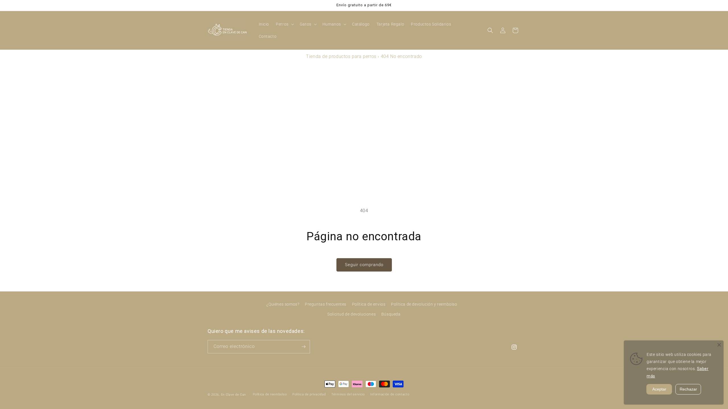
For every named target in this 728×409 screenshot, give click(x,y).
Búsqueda (391, 314)
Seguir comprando (364, 264)
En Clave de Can (233, 395)
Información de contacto (389, 394)
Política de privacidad (309, 394)
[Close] (719, 345)
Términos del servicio (348, 394)
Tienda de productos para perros (341, 56)
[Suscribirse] (303, 346)
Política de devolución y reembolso (424, 304)
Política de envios (369, 304)
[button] (284, 24)
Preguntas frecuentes (325, 304)
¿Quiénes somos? (282, 304)
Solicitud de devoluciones (351, 314)
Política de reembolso (270, 394)
